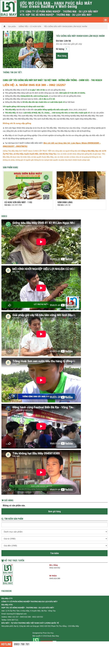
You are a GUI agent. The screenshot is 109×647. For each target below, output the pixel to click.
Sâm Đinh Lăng (65, 202)
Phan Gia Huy (48, 633)
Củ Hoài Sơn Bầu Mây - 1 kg (18, 202)
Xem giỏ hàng (54, 511)
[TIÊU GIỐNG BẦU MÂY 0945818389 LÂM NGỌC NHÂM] (28, 49)
